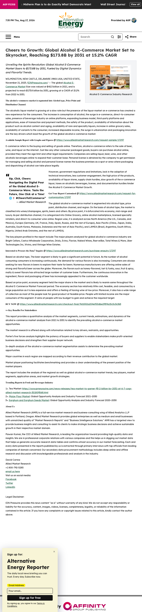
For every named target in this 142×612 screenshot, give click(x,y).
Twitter (9, 483)
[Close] (54, 551)
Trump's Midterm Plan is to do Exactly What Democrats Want (51, 4)
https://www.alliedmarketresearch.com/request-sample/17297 (90, 140)
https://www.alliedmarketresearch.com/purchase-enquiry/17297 (81, 250)
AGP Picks (9, 4)
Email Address (16, 585)
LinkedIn (10, 487)
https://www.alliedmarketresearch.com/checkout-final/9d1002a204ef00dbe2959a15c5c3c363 (70, 304)
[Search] (112, 37)
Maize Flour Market (19, 396)
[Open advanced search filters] (119, 37)
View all (135, 4)
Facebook (11, 479)
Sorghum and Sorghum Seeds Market (29, 400)
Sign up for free (30, 597)
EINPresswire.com (37, 82)
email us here (13, 471)
